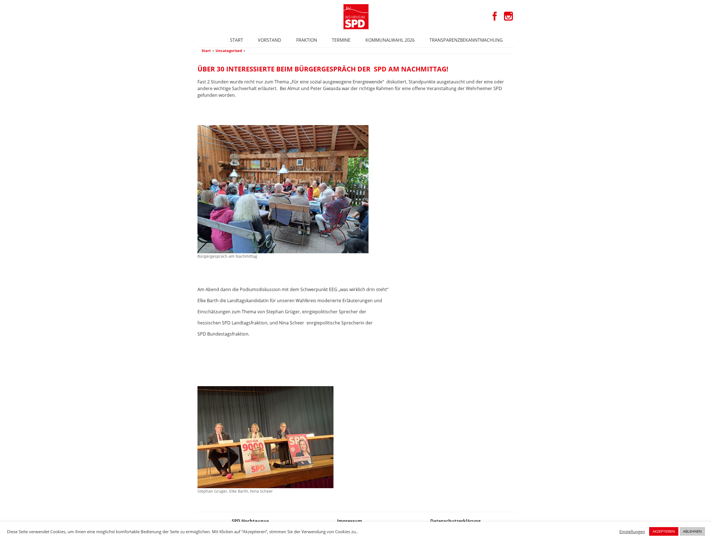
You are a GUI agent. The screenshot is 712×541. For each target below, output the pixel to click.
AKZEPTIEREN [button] (663, 531)
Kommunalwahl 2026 (390, 40)
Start (236, 40)
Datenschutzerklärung (455, 521)
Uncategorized (229, 50)
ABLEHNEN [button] (692, 531)
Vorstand (269, 40)
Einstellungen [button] (632, 531)
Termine (341, 40)
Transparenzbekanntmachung (466, 40)
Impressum (349, 521)
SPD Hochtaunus (250, 521)
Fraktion (306, 40)
